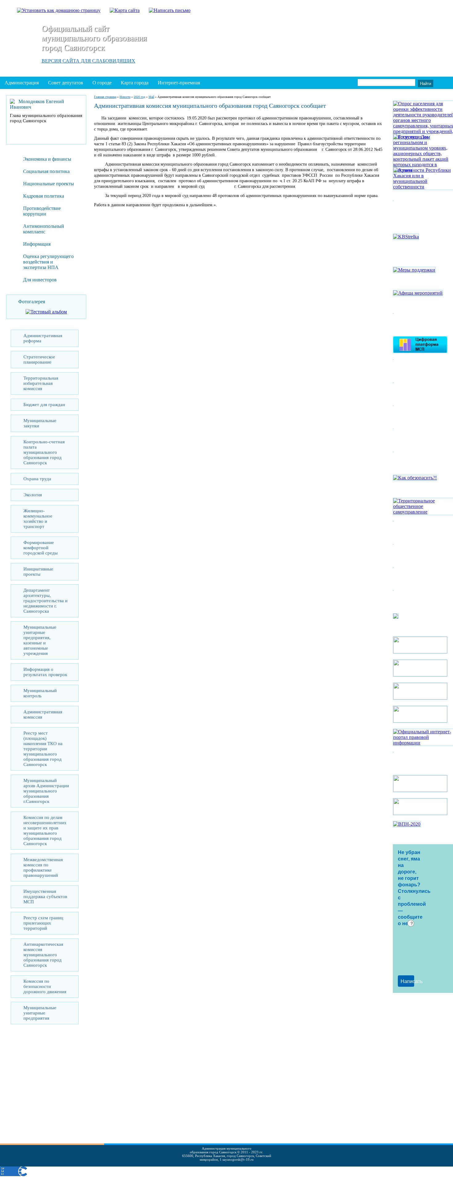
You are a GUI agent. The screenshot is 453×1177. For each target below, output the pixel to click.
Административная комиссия (42, 714)
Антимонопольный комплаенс (43, 229)
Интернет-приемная (179, 82)
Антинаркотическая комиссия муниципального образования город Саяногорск (43, 955)
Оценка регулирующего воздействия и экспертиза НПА (48, 262)
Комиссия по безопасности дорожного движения (44, 986)
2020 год (139, 97)
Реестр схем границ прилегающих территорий (43, 923)
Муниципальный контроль (40, 693)
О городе (102, 82)
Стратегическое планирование (39, 359)
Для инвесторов (40, 279)
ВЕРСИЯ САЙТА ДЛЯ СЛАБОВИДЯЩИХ (88, 60)
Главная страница (105, 97)
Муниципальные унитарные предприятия (39, 1013)
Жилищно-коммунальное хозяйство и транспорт (37, 518)
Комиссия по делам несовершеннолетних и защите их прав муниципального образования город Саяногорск (45, 830)
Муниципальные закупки (39, 423)
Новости (125, 97)
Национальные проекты (48, 183)
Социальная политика (46, 171)
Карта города (135, 82)
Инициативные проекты (38, 571)
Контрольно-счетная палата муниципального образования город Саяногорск (44, 452)
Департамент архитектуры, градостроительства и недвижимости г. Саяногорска (45, 601)
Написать (407, 981)
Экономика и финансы (47, 159)
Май (151, 97)
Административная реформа (42, 338)
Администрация (22, 82)
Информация (37, 244)
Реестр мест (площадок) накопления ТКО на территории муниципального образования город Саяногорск (43, 749)
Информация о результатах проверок (45, 672)
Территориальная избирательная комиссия (40, 383)
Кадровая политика (43, 196)
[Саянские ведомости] (395, 617)
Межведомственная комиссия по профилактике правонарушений (43, 867)
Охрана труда (37, 478)
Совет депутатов (65, 82)
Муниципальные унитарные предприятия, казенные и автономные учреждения (39, 640)
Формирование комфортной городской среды (40, 547)
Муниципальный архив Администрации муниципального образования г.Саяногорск (46, 791)
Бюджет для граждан (44, 404)
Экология (32, 494)
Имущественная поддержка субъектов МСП (45, 896)
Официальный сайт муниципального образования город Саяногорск (94, 38)
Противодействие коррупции (42, 211)
